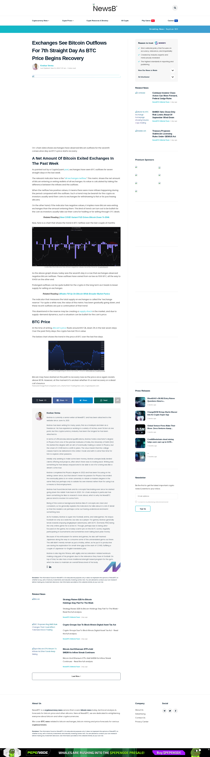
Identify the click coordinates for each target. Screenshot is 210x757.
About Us (139, 710)
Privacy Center (142, 722)
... (148, 453)
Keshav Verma (46, 66)
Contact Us (140, 718)
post (66, 170)
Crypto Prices (67, 21)
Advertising (140, 714)
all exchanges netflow (75, 178)
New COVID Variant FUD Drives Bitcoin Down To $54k (84, 217)
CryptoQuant (103, 267)
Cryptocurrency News (40, 21)
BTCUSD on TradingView (95, 371)
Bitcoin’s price (59, 328)
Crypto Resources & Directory (97, 21)
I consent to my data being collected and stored (153, 502)
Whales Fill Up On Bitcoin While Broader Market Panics (85, 294)
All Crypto (125, 21)
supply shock (85, 311)
